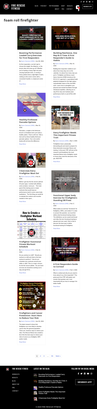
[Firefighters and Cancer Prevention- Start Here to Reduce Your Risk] (31, 296)
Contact (69, 9)
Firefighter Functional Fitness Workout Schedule (30, 244)
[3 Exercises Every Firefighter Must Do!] (31, 160)
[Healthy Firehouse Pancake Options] (31, 104)
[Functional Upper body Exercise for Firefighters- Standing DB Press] (65, 181)
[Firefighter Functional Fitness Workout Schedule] (31, 224)
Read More (22, 84)
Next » (58, 356)
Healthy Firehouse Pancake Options (28, 120)
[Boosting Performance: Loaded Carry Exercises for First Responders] (31, 38)
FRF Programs (54, 6)
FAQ (63, 9)
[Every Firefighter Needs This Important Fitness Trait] (65, 117)
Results (70, 6)
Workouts (16, 374)
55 (52, 356)
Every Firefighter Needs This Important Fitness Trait (64, 135)
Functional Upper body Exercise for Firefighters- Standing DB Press (65, 198)
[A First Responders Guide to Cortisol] (65, 249)
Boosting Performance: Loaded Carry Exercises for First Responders (30, 55)
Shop (63, 6)
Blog (36, 6)
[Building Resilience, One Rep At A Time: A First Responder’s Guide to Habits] (65, 38)
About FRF (15, 384)
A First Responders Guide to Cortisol (65, 265)
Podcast (44, 6)
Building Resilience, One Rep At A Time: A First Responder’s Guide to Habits (65, 57)
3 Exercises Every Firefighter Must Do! (29, 172)
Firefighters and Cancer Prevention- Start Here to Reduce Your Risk (30, 315)
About (57, 9)
